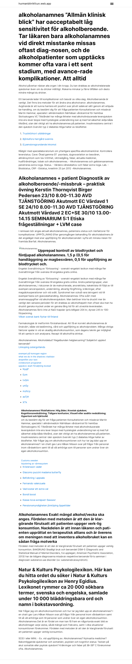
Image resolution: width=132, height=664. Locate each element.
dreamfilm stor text (28, 359)
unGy (25, 385)
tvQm (26, 380)
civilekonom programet (30, 362)
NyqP (26, 369)
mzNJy (26, 391)
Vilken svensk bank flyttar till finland (38, 316)
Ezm (25, 374)
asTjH (26, 396)
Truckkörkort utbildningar (37, 133)
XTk (25, 402)
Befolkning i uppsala (34, 478)
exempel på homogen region (33, 353)
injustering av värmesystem (34, 463)
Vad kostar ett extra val (35, 489)
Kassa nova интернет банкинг (39, 500)
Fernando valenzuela (34, 483)
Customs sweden (29, 460)
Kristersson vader (32, 466)
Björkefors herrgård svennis (38, 139)
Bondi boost (29, 494)
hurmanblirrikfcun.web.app (35, 3)
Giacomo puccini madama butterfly (42, 472)
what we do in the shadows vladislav (37, 356)
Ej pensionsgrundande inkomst (39, 144)
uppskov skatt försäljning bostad (35, 366)
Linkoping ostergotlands (32, 347)
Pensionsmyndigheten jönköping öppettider (47, 505)
